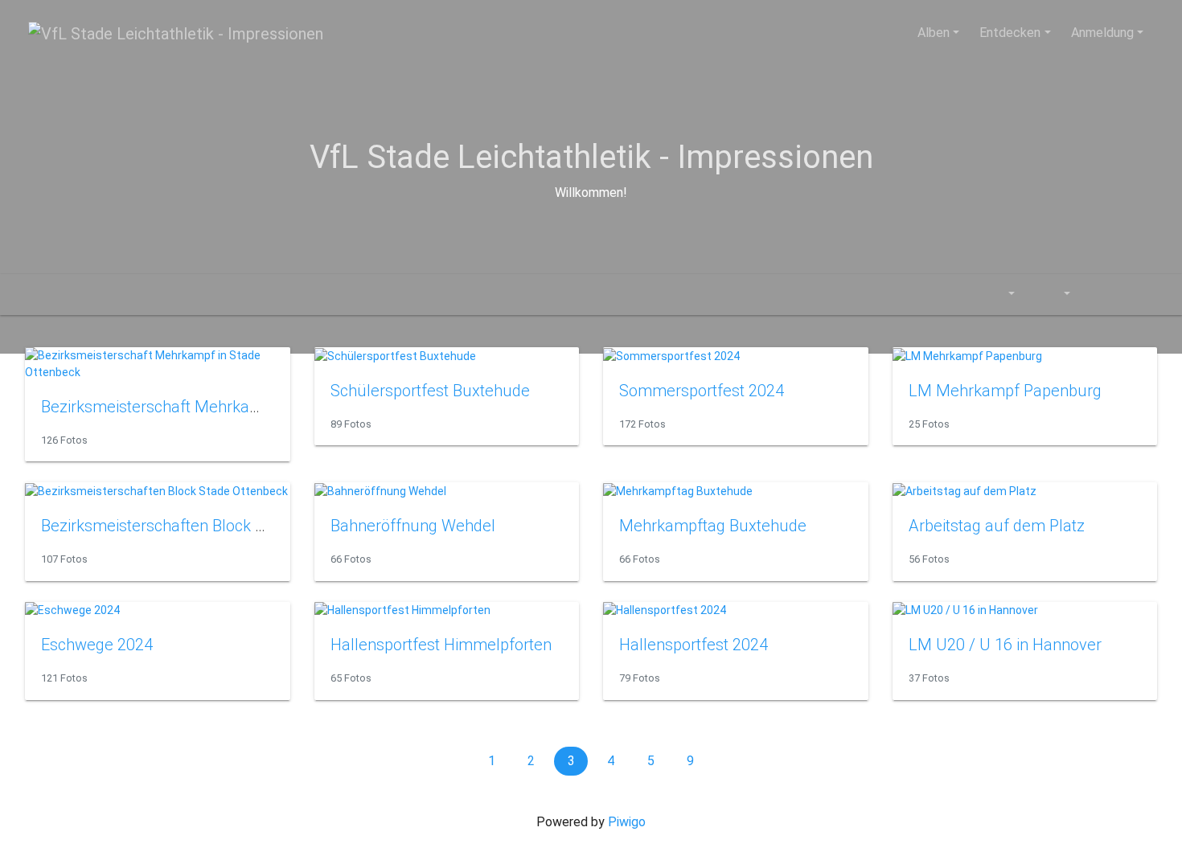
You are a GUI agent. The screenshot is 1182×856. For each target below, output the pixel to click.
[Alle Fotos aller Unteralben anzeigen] (957, 294)
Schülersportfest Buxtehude (430, 390)
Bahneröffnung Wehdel (412, 525)
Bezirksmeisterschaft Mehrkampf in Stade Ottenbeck (228, 406)
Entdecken (1009, 32)
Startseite (34, 295)
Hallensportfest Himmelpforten (441, 644)
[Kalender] (1000, 294)
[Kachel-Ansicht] (1099, 294)
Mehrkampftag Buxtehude (712, 525)
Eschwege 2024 (97, 644)
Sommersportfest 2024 (701, 390)
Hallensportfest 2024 (693, 644)
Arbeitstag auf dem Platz (997, 525)
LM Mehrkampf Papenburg (1005, 390)
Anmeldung (1102, 32)
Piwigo (627, 821)
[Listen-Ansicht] (1135, 294)
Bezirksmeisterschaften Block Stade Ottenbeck (206, 525)
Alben (933, 32)
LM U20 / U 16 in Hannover (1005, 644)
